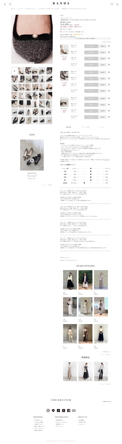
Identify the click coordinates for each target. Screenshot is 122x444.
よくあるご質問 (39, 422)
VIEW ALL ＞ (107, 351)
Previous (12, 40)
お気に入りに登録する (109, 46)
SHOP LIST (82, 422)
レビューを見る (66, 34)
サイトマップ (59, 426)
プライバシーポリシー (62, 422)
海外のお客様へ (39, 430)
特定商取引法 (59, 420)
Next (52, 40)
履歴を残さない (108, 401)
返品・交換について (40, 426)
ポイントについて (39, 428)
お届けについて (39, 424)
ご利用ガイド (38, 420)
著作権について (60, 424)
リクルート (82, 424)
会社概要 (81, 420)
